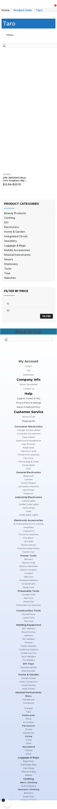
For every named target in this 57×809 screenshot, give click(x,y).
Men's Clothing (28, 782)
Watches (10, 278)
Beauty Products (15, 213)
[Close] (53, 196)
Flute (28, 753)
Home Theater (28, 483)
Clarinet (29, 750)
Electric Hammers (28, 566)
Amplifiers (28, 527)
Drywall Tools (28, 614)
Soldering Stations (28, 649)
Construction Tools (28, 610)
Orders (28, 366)
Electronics (11, 227)
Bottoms (28, 793)
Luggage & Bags (15, 245)
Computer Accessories (28, 433)
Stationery (11, 264)
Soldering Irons (28, 653)
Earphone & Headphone (28, 440)
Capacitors (28, 531)
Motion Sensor (28, 545)
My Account (28, 361)
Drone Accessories (28, 534)
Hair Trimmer (28, 444)
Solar (28, 511)
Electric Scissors (28, 569)
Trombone (28, 703)
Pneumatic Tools (28, 590)
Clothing (9, 218)
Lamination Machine (28, 486)
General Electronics (28, 472)
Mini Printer (28, 490)
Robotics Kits (28, 671)
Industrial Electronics (28, 497)
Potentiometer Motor (28, 548)
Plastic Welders (28, 646)
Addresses (28, 374)
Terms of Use (28, 416)
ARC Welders (28, 628)
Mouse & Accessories (28, 454)
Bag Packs (28, 761)
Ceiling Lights (28, 500)
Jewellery (10, 241)
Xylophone (28, 732)
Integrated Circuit (15, 236)
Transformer (28, 552)
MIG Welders (28, 639)
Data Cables (28, 437)
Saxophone (28, 699)
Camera (28, 479)
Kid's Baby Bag (28, 764)
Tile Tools (28, 621)
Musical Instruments (17, 255)
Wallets (28, 775)
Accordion (28, 722)
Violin (28, 743)
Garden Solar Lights (29, 504)
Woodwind (28, 746)
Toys (7, 273)
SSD (28, 468)
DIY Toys (28, 663)
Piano (29, 718)
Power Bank (28, 465)
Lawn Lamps (28, 507)
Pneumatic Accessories (28, 605)
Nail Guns (28, 576)
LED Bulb (28, 541)
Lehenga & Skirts (28, 800)
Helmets (28, 635)
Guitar (28, 739)
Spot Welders (29, 656)
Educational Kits (28, 667)
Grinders (28, 573)
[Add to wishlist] (26, 47)
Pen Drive (28, 458)
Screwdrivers (28, 583)
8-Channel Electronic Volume (28, 524)
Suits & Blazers (28, 786)
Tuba (28, 711)
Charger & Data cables (28, 430)
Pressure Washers (28, 580)
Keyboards (28, 447)
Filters (10, 35)
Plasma (28, 642)
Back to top (28, 331)
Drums (28, 729)
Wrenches (28, 601)
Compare (26, 52)
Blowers (28, 559)
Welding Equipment (28, 624)
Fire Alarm (28, 538)
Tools (7, 268)
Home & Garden (14, 232)
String (28, 736)
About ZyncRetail (28, 384)
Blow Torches (28, 632)
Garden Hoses (28, 678)
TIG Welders (28, 660)
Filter (46, 316)
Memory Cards (28, 451)
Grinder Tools (28, 594)
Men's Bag (28, 768)
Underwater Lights (28, 514)
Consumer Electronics (28, 426)
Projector (28, 493)
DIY (6, 222)
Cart (28, 370)
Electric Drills (28, 562)
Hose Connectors (28, 681)
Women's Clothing (28, 789)
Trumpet (28, 708)
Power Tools (28, 555)
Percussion (28, 725)
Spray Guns (28, 587)
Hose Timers (28, 688)
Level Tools (28, 617)
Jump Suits (28, 796)
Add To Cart (26, 183)
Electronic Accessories (28, 520)
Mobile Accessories (17, 250)
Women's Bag (28, 771)
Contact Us (28, 388)
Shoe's (7, 174)
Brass (28, 696)
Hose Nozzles (28, 685)
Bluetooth (28, 476)
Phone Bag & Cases (29, 461)
